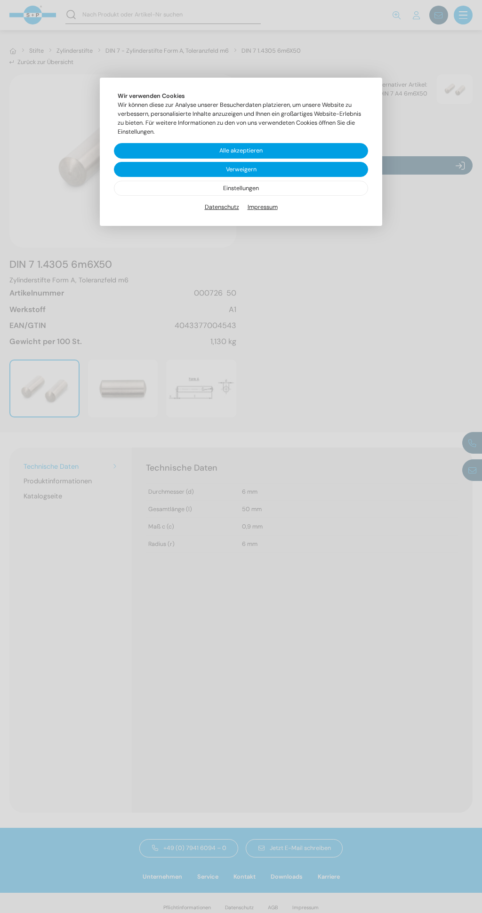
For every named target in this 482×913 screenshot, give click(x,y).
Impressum (263, 207)
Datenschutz (222, 207)
